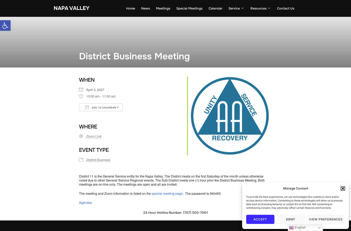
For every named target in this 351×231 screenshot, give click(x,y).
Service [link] (234, 8)
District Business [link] (98, 159)
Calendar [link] (215, 8)
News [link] (145, 8)
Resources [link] (258, 8)
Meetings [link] (163, 8)
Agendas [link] (85, 202)
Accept (260, 219)
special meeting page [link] (167, 193)
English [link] (300, 227)
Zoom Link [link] (93, 136)
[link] (5, 25)
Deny (290, 219)
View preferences (326, 219)
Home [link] (130, 8)
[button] (343, 188)
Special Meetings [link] (189, 8)
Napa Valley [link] (72, 8)
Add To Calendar (103, 107)
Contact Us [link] (285, 8)
